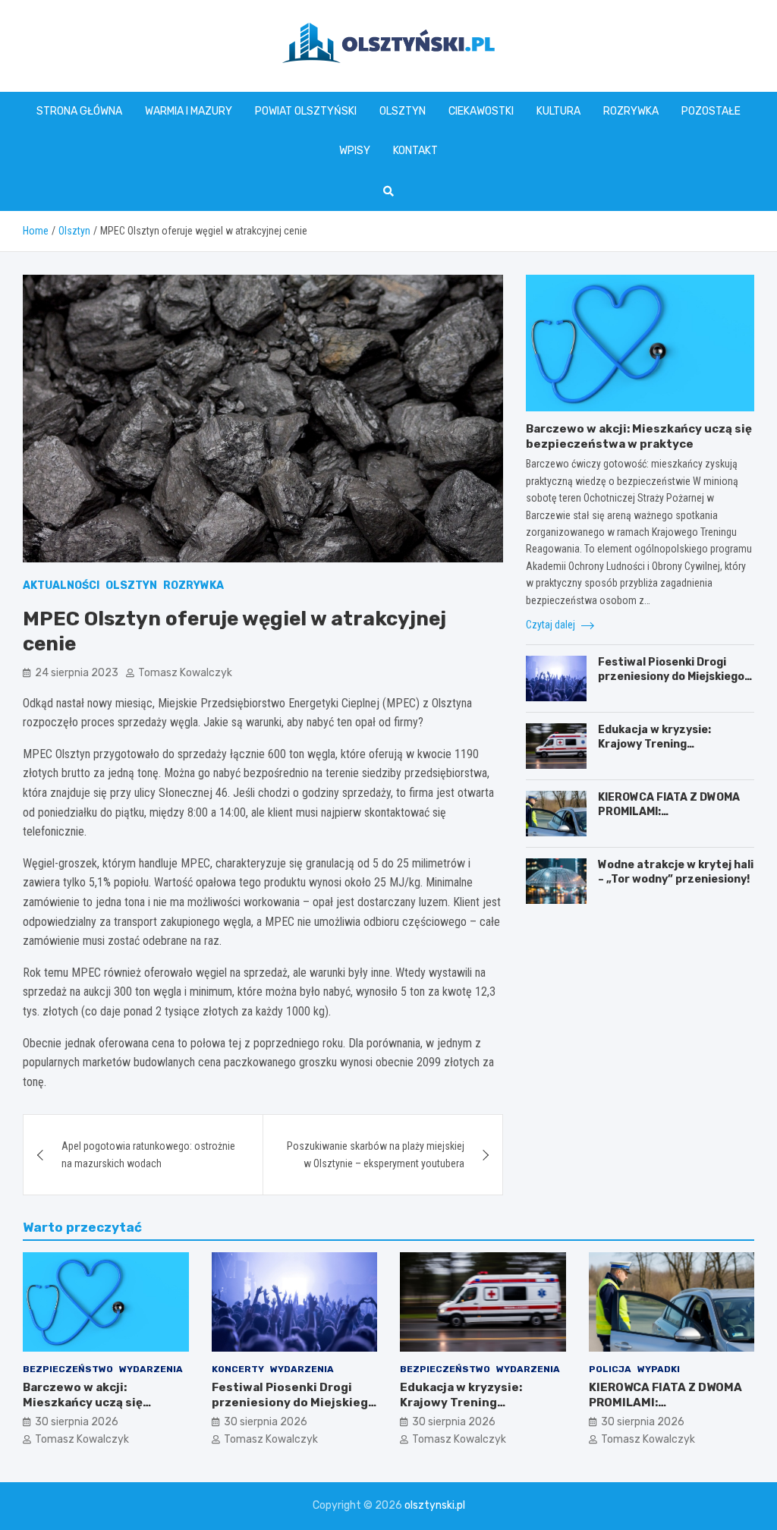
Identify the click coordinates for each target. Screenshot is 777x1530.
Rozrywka (631, 111)
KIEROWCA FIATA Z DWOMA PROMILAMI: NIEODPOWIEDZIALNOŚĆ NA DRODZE (671, 818)
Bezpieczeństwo (68, 1369)
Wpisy (354, 150)
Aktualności (61, 585)
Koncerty (238, 1369)
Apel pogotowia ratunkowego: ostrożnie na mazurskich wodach (148, 1154)
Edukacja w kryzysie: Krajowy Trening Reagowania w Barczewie (668, 743)
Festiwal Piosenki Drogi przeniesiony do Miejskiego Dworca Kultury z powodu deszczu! (671, 683)
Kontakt (415, 150)
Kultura (558, 111)
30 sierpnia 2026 (76, 1421)
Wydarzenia (151, 1369)
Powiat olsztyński (306, 111)
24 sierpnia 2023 (76, 672)
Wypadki (658, 1369)
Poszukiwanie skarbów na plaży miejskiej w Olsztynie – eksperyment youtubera (375, 1154)
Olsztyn (402, 111)
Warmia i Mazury (188, 111)
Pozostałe (711, 111)
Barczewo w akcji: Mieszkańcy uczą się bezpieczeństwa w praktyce (639, 436)
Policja (610, 1369)
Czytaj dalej (551, 625)
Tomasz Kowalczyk (185, 672)
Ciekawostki (481, 111)
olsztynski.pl (434, 1505)
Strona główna (79, 111)
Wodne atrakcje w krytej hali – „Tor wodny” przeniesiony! (675, 871)
